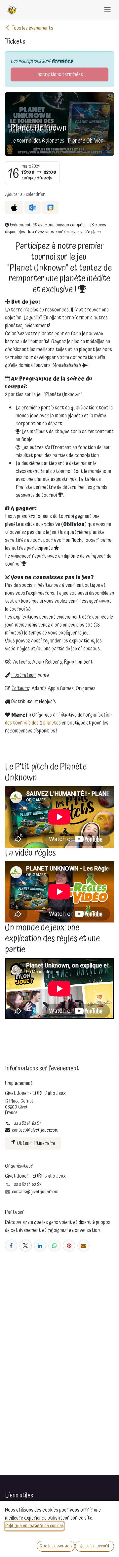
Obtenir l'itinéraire (35, 1143)
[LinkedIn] (40, 1246)
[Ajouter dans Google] (50, 207)
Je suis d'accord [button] (94, 1546)
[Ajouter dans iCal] (14, 207)
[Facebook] (11, 1246)
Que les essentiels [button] (56, 1546)
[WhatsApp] (54, 1246)
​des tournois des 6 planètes (33, 723)
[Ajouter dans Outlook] (32, 207)
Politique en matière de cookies (34, 1526)
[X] (26, 1246)
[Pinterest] (69, 1246)
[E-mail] (83, 1246)
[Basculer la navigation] (107, 9)
